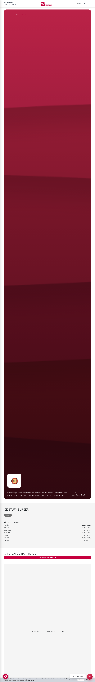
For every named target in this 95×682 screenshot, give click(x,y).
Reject (87, 679)
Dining (15, 14)
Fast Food (8, 515)
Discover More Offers (46, 557)
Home (10, 14)
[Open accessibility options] (5, 676)
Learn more (30, 680)
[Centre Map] (78, 4)
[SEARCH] (80, 4)
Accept (80, 679)
